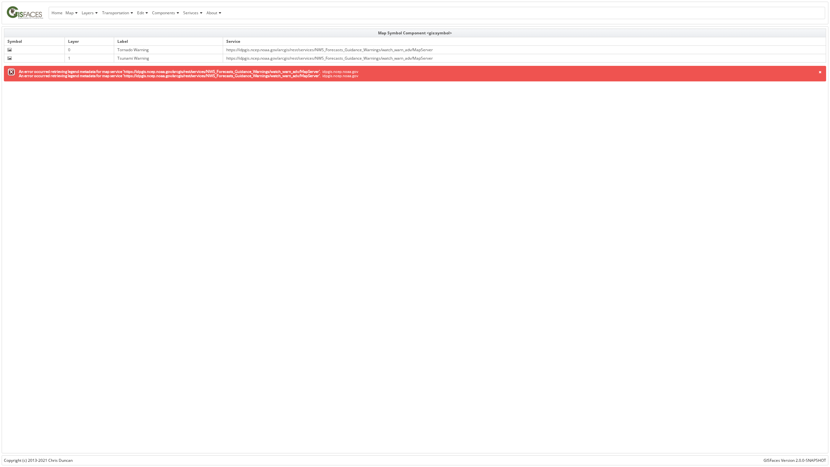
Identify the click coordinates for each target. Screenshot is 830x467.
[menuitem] (57, 13)
